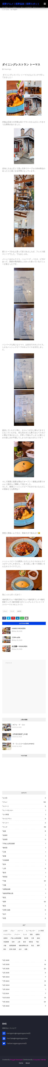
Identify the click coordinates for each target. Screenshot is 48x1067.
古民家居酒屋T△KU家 (20, 734)
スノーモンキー (24, 810)
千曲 (24, 881)
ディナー (24, 823)
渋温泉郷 (24, 860)
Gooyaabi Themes (39, 1060)
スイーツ (24, 806)
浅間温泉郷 (24, 889)
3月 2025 (24, 969)
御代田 (19, 611)
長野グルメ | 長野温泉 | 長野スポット (21, 3)
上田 (24, 868)
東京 (24, 906)
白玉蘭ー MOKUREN (19, 646)
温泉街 (24, 835)
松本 (24, 864)
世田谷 (24, 877)
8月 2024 (24, 977)
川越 (24, 885)
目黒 (24, 918)
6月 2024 (24, 985)
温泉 (24, 831)
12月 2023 (24, 998)
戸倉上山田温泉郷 (24, 843)
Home (21, 1063)
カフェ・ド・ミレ (19, 725)
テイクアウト (24, 819)
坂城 (24, 856)
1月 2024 (24, 993)
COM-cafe (16, 637)
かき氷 (24, 798)
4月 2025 (24, 964)
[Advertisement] (24, 37)
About (28, 1063)
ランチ (12, 611)
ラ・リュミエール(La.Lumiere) (23, 744)
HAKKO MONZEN (18, 628)
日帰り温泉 (24, 910)
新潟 (24, 873)
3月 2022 (24, 1006)
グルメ (5, 611)
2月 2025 (24, 973)
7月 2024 (24, 981)
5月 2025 (24, 960)
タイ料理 (24, 814)
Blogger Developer (16, 1060)
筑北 (24, 897)
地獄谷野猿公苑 (24, 893)
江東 (24, 852)
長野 (24, 902)
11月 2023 (24, 1002)
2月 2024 (24, 989)
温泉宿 (24, 839)
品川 (24, 914)
